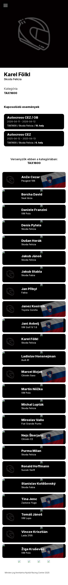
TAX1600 (34, 163)
